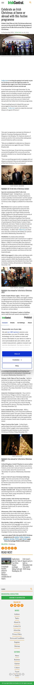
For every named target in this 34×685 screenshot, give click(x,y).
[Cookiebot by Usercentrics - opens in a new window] (24, 317)
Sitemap (17, 646)
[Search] (30, 2)
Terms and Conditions (17, 638)
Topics (17, 618)
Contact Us (17, 626)
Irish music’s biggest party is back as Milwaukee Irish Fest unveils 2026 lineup (27, 564)
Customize (16, 360)
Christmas (12, 544)
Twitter (21, 537)
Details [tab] (12, 322)
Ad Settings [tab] (21, 322)
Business (17, 660)
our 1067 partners (13, 332)
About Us (17, 622)
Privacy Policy (17, 634)
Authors (17, 614)
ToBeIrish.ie (22, 229)
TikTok (17, 539)
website (16, 537)
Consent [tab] (5, 322)
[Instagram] (18, 605)
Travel (17, 672)
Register (17, 642)
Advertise (17, 630)
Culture (17, 668)
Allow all (17, 354)
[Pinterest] (21, 605)
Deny (17, 366)
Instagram (27, 537)
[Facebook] (11, 605)
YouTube (11, 539)
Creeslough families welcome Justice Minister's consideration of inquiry (6, 573)
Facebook (6, 539)
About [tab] (30, 322)
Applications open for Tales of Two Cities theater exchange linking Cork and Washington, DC (17, 565)
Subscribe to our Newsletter (17, 598)
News (17, 656)
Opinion (17, 664)
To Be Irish (18, 32)
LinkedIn (24, 539)
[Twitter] (15, 605)
